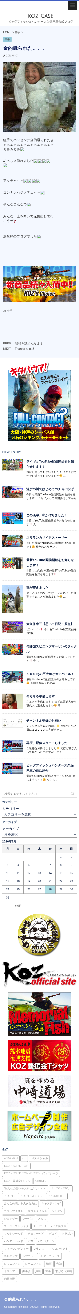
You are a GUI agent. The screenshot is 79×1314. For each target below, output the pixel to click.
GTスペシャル (39, 1158)
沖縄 (38, 1271)
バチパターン (46, 1241)
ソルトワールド (13, 1233)
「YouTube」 (57, 1196)
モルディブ (11, 1256)
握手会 (26, 1271)
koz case (40, 16)
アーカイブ (10, 829)
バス (30, 1241)
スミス (42, 1218)
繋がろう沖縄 (63, 1271)
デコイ (53, 1233)
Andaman (11, 1158)
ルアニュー (29, 1256)
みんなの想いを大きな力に (20, 1203)
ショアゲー (11, 1218)
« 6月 (18, 905)
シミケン (57, 1211)
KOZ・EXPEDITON (16, 1165)
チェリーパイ (36, 1233)
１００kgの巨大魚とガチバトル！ (50, 674)
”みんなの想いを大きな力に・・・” (25, 1188)
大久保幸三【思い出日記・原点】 (50, 624)
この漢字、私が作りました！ (46, 515)
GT (24, 1158)
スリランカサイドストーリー (46, 537)
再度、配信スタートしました (46, 743)
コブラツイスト (13, 1211)
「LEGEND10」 (61, 1188)
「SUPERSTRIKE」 (31, 1196)
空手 (9, 310)
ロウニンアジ (12, 1263)
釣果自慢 (9, 1278)
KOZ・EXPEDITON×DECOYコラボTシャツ (31, 1173)
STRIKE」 (41, 1181)
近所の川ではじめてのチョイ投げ (50, 489)
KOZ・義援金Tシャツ (17, 1181)
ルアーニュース (50, 1256)
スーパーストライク (16, 1226)
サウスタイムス (37, 1211)
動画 (49, 1263)
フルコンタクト (58, 1248)
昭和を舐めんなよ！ (29, 343)
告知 (59, 1263)
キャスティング (51, 1203)
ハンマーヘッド (13, 1241)
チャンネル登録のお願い (43, 720)
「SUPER (9, 1196)
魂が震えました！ (39, 587)
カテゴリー (10, 808)
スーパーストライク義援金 (49, 1226)
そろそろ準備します (40, 696)
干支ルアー (11, 1271)
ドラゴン (67, 1233)
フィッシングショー (16, 1248)
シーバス (27, 1218)
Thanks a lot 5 (24, 348)
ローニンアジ (33, 1263)
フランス (38, 1248)
